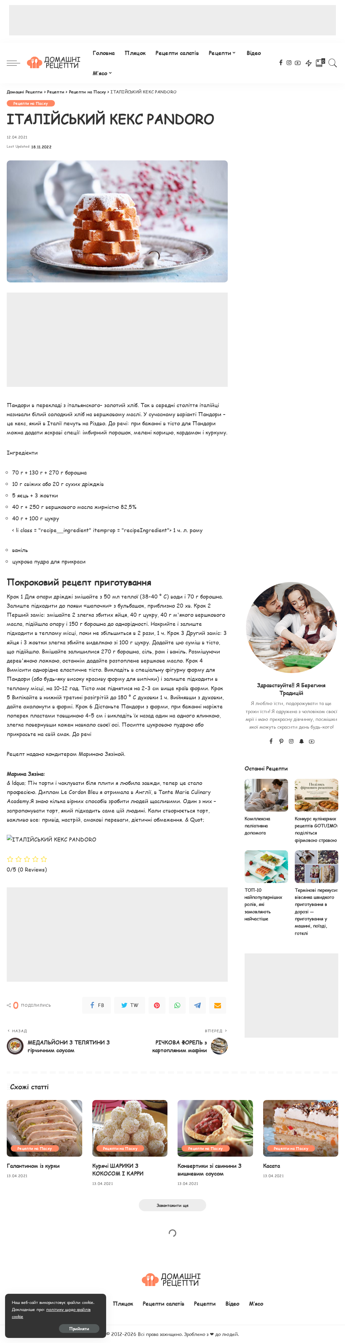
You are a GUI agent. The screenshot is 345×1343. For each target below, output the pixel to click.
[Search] (332, 63)
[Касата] (301, 1128)
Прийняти (79, 1328)
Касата (271, 1165)
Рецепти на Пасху (30, 103)
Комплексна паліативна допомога (257, 826)
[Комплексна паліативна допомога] (266, 795)
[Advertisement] (172, 20)
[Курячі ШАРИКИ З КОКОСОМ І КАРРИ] (130, 1128)
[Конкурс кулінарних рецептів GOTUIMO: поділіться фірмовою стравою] (316, 795)
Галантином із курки (33, 1165)
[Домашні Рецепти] (55, 63)
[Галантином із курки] (44, 1128)
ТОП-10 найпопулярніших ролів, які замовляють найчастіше (263, 904)
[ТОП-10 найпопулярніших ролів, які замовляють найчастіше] (266, 866)
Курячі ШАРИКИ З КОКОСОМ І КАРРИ (118, 1169)
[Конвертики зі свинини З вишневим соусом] (215, 1128)
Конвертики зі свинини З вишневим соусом (210, 1169)
